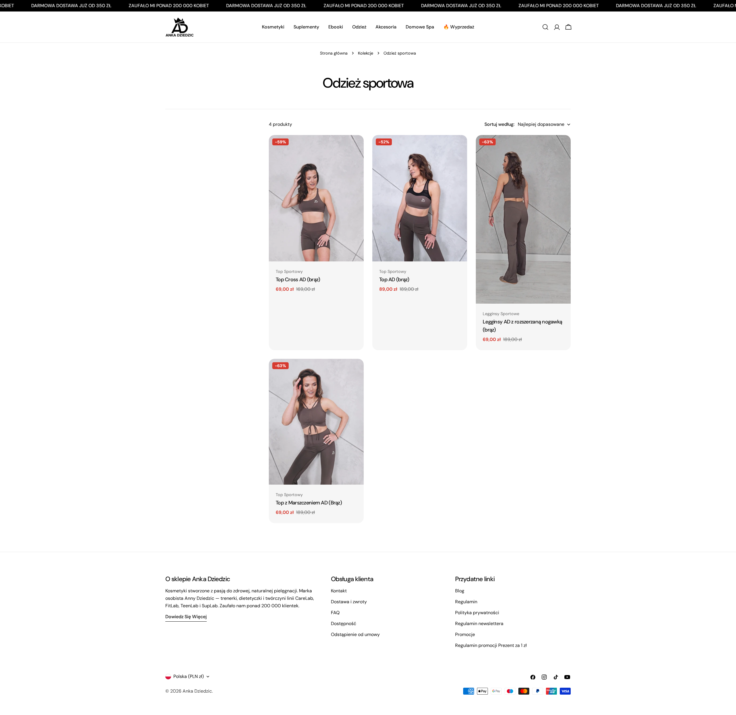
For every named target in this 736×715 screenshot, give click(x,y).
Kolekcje (365, 53)
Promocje (465, 634)
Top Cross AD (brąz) (298, 279)
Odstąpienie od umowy (355, 634)
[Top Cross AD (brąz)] (316, 198)
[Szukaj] (545, 27)
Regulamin (466, 602)
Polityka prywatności (477, 613)
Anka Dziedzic (197, 691)
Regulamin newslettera (479, 623)
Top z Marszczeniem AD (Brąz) (309, 502)
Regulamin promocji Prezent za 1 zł (491, 645)
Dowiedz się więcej (186, 617)
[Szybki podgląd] (355, 148)
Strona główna (334, 53)
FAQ (335, 613)
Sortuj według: (499, 124)
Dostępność (343, 623)
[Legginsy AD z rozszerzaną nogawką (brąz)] (523, 219)
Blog (459, 591)
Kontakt (339, 591)
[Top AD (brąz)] (419, 198)
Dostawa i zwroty (349, 602)
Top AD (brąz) (394, 279)
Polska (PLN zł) (188, 676)
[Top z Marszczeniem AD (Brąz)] (316, 422)
